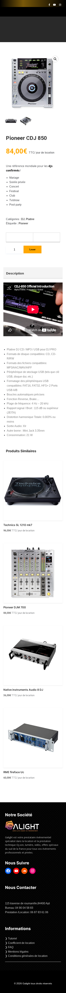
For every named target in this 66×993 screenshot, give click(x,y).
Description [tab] (15, 273)
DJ (23, 219)
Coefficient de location (21, 942)
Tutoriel (12, 938)
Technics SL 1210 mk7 (17, 525)
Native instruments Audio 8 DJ (23, 689)
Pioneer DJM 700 (14, 607)
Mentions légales (18, 951)
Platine (30, 219)
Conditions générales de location (28, 955)
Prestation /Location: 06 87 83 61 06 (26, 912)
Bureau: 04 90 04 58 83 (19, 907)
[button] (55, 59)
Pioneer (23, 223)
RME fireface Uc (13, 772)
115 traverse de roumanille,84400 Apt (27, 903)
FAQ (10, 947)
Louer (32, 249)
